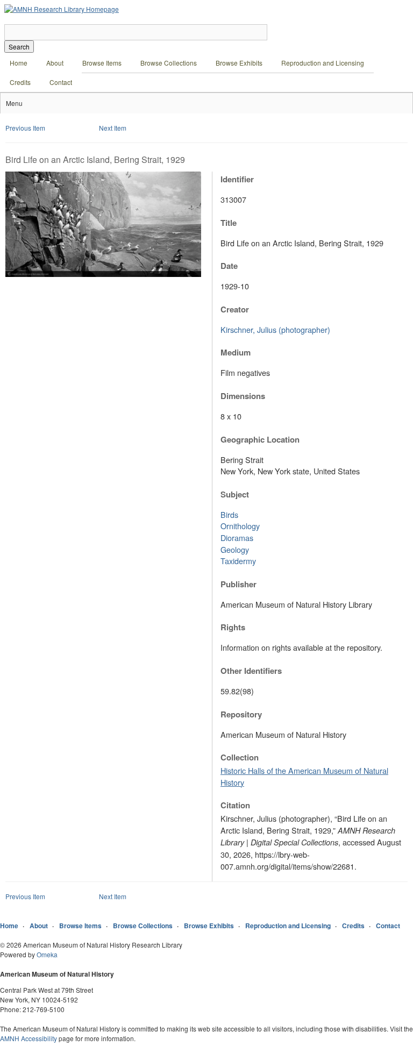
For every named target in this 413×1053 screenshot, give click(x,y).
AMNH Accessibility (28, 1038)
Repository (241, 714)
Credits (20, 82)
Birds (229, 514)
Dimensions (242, 396)
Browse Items (102, 62)
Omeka (47, 954)
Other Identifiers (251, 671)
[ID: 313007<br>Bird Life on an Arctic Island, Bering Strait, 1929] (103, 274)
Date (229, 266)
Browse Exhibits (239, 62)
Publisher (238, 584)
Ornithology (240, 525)
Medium (235, 352)
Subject (234, 494)
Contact (60, 82)
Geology (234, 549)
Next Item (112, 127)
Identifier (237, 179)
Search (19, 46)
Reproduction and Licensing (322, 62)
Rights (232, 627)
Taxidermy (238, 560)
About (54, 62)
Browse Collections (168, 62)
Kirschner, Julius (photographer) (275, 329)
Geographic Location (260, 439)
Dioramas (236, 537)
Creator (234, 309)
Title (228, 223)
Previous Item (25, 127)
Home (18, 62)
